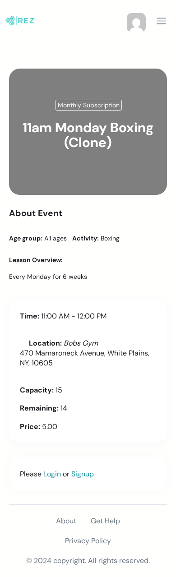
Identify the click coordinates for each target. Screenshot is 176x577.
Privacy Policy (88, 540)
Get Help (105, 521)
